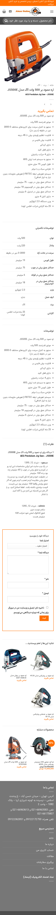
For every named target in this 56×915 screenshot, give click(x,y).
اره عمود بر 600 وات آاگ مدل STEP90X (15, 763)
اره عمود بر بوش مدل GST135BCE (18, 676)
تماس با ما (48, 868)
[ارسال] (6, 21)
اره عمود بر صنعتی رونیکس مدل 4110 (43, 715)
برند (45, 85)
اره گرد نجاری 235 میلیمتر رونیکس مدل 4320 (44, 763)
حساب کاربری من (45, 850)
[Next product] (50, 104)
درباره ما (49, 844)
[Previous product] (44, 104)
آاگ (38, 85)
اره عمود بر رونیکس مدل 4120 (42, 676)
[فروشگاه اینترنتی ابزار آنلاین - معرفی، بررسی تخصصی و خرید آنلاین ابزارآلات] (28, 11)
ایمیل (45, 593)
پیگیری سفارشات (45, 862)
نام (46, 579)
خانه (52, 85)
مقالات (50, 856)
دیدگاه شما (43, 552)
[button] (52, 11)
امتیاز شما (44, 540)
